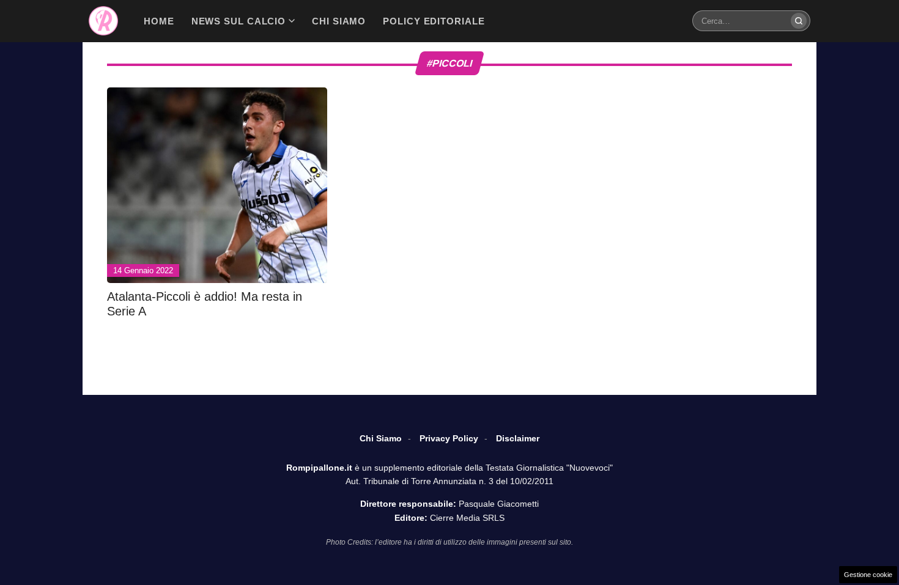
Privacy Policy (449, 438)
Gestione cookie (868, 574)
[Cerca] (799, 21)
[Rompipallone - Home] (103, 20)
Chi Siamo (381, 438)
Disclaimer (517, 438)
